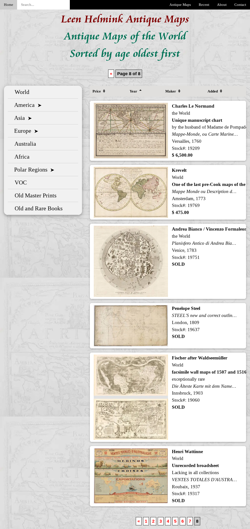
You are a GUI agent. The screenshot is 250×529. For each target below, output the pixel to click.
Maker (171, 91)
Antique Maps (180, 5)
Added (213, 91)
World (20, 92)
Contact (240, 5)
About (222, 5)
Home (8, 5)
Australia (24, 144)
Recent (204, 5)
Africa (21, 156)
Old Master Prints (34, 195)
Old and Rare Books (37, 208)
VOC (19, 182)
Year (134, 91)
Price (97, 91)
